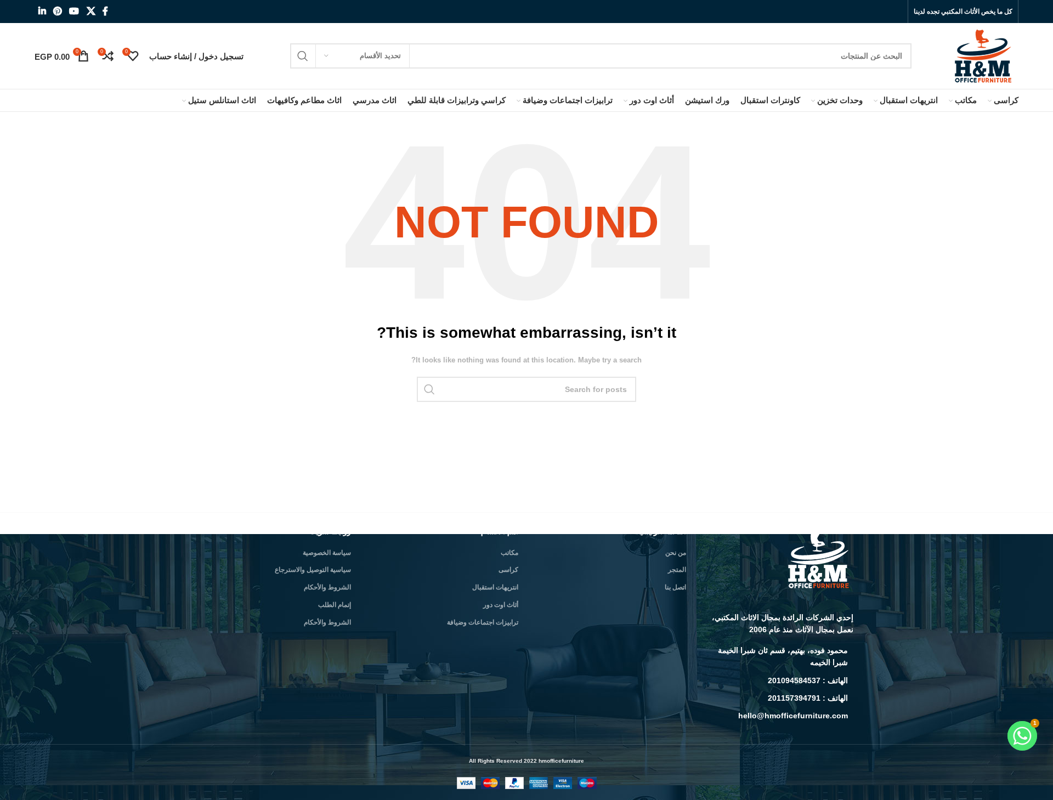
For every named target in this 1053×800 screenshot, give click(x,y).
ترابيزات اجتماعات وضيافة (482, 622)
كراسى (508, 570)
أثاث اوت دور (500, 605)
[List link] (778, 656)
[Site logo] (984, 55)
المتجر (677, 570)
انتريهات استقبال (495, 587)
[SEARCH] (302, 56)
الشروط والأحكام (327, 587)
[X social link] (91, 11)
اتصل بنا (675, 587)
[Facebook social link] (105, 11)
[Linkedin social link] (42, 11)
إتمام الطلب (334, 605)
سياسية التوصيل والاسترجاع (313, 570)
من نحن (675, 553)
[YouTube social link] (74, 11)
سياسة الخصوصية (327, 553)
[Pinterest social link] (57, 11)
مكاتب (509, 553)
